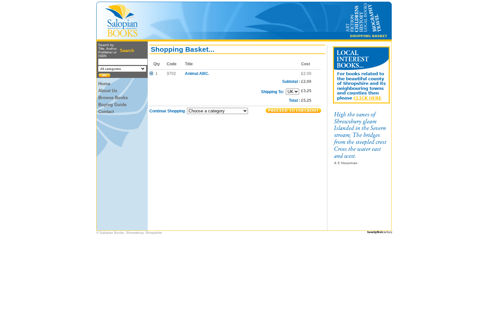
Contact (106, 111)
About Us (107, 90)
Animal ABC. (197, 73)
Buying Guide (112, 104)
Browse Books (113, 97)
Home (104, 83)
